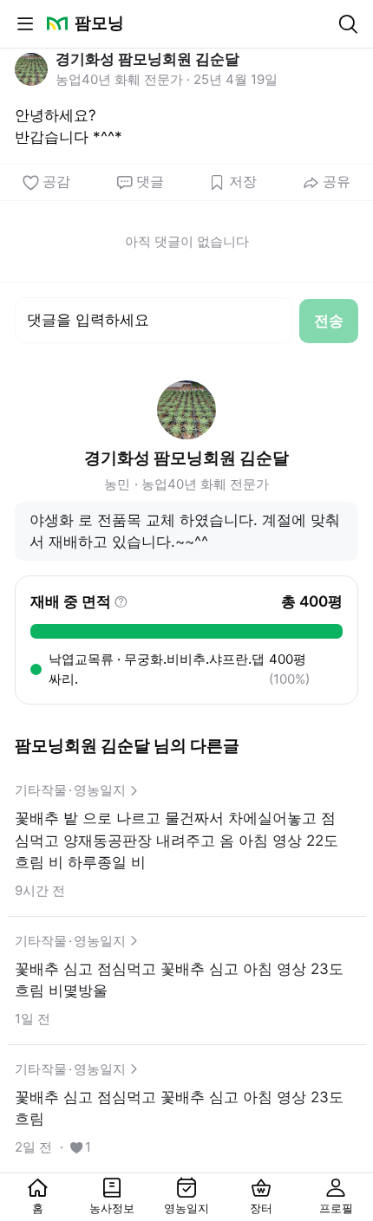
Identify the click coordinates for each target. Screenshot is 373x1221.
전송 (329, 320)
